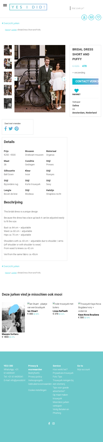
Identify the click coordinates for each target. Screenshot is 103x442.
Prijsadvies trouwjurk (63, 373)
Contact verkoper (86, 81)
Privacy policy (35, 376)
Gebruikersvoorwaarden (40, 384)
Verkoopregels (35, 380)
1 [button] (26, 108)
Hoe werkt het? (60, 369)
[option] (8, 50)
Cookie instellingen (37, 390)
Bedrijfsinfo (34, 373)
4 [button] (38, 108)
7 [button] (49, 108)
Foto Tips (57, 376)
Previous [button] (15, 78)
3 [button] (34, 108)
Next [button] (64, 78)
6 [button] (45, 108)
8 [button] (53, 108)
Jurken (14, 30)
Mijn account (83, 369)
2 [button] (30, 108)
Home (7, 30)
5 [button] (41, 108)
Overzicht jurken (11, 23)
